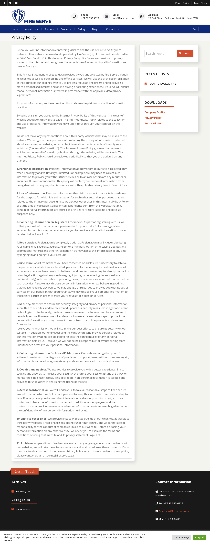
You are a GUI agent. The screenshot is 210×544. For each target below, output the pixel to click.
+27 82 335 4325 (90, 18)
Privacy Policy (182, 2)
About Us (30, 29)
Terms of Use (201, 2)
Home (15, 29)
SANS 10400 (23, 509)
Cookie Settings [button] (181, 537)
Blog (94, 29)
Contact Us (112, 29)
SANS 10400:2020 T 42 (163, 83)
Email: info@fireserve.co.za (174, 511)
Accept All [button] (199, 537)
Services (49, 29)
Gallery (81, 29)
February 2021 (24, 491)
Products (66, 29)
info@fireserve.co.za (123, 18)
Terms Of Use (153, 123)
